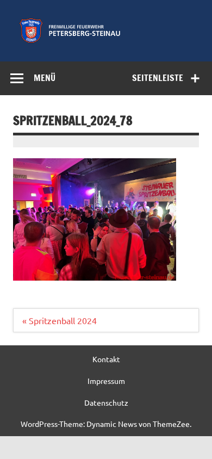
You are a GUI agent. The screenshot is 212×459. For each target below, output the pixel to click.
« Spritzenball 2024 (59, 320)
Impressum (106, 380)
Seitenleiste (157, 78)
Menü (44, 78)
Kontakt (106, 359)
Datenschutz (106, 402)
